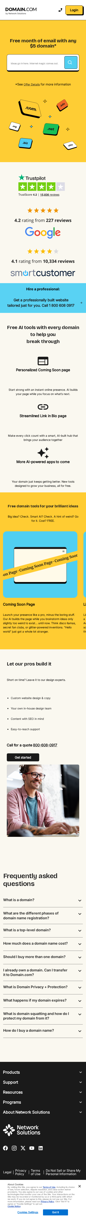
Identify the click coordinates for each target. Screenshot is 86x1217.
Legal (7, 1172)
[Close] (79, 1186)
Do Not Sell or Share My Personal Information (63, 1172)
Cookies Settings (27, 1212)
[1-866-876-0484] (60, 10)
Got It (55, 1212)
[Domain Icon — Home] (21, 11)
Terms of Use (35, 1172)
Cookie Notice (14, 1206)
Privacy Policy (20, 1172)
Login (74, 10)
